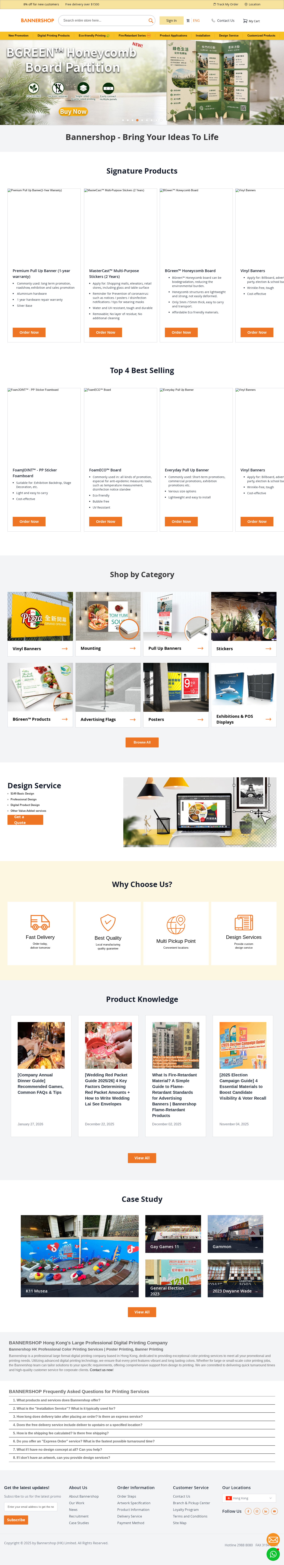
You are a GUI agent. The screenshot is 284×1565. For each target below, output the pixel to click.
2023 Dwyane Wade (232, 1291)
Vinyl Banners (253, 270)
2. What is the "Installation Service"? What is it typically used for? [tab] (64, 1408)
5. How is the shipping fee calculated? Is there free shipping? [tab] (61, 1433)
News (73, 1509)
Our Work (76, 1503)
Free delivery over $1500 (82, 4)
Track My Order (227, 4)
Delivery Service (129, 1516)
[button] (273, 1554)
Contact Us (226, 20)
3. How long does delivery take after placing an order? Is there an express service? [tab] (78, 1416)
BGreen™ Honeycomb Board (190, 270)
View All (142, 1158)
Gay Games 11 (164, 1246)
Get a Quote (20, 820)
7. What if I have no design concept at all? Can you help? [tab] (57, 1449)
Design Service (228, 35)
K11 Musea (37, 1291)
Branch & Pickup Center (191, 1503)
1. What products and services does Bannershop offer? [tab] (56, 1400)
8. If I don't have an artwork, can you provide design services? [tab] (61, 1457)
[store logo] (37, 20)
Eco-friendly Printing (92, 35)
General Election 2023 (167, 1291)
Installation (203, 35)
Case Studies (79, 1523)
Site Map (179, 1523)
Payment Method (130, 1523)
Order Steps (126, 1496)
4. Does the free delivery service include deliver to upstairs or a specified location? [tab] (77, 1425)
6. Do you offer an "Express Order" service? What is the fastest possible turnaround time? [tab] (84, 1441)
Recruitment (79, 1516)
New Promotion (18, 35)
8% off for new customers (41, 4)
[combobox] (106, 20)
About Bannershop (84, 1496)
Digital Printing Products (54, 35)
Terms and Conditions (190, 1516)
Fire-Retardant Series (133, 35)
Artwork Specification (134, 1503)
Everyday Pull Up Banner (187, 469)
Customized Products (261, 35)
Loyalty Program (186, 1509)
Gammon (222, 1246)
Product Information (133, 1509)
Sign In (171, 20)
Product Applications (173, 35)
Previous (3, 80)
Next (281, 80)
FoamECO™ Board (105, 469)
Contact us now (101, 1370)
